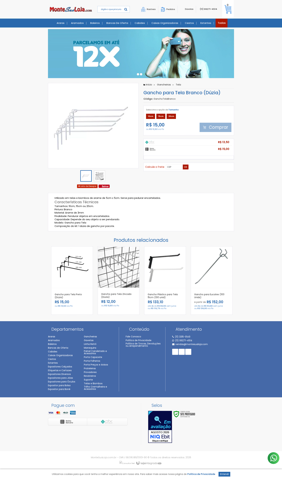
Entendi (224, 474)
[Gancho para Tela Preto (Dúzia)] (72, 280)
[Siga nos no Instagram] (188, 352)
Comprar (218, 127)
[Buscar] (126, 9)
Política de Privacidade (138, 340)
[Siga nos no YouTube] (182, 352)
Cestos (52, 359)
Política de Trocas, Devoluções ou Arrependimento (143, 344)
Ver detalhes (85, 306)
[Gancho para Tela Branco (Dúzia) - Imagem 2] (99, 176)
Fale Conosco (133, 336)
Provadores (90, 372)
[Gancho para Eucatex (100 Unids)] (211, 280)
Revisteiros (90, 376)
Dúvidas (189, 9)
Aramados (54, 340)
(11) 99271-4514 (208, 9)
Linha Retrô (90, 344)
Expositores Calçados (60, 366)
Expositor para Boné (59, 389)
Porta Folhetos (92, 361)
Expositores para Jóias (60, 378)
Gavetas (89, 340)
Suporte (88, 380)
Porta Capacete (93, 357)
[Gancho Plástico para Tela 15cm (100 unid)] (165, 280)
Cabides (52, 351)
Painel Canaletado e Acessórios (95, 352)
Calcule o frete (154, 167)
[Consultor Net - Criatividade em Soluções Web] (127, 463)
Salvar (105, 186)
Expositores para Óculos (61, 381)
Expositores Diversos (59, 374)
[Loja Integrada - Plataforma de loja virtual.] (149, 463)
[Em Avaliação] (160, 427)
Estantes (53, 363)
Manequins (90, 348)
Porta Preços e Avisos (96, 364)
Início (149, 84)
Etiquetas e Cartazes (60, 370)
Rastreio (151, 9)
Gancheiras (164, 84)
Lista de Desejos (88, 186)
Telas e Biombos (93, 383)
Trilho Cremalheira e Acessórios (95, 388)
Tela (178, 84)
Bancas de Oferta (58, 348)
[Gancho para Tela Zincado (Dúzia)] (118, 280)
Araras (51, 336)
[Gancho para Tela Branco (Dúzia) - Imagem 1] (86, 176)
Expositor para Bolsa (59, 385)
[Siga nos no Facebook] (175, 352)
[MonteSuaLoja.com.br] (71, 9)
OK (185, 167)
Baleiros (52, 344)
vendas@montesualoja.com (191, 344)
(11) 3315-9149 (182, 337)
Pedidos (170, 9)
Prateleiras (90, 368)
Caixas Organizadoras (60, 355)
